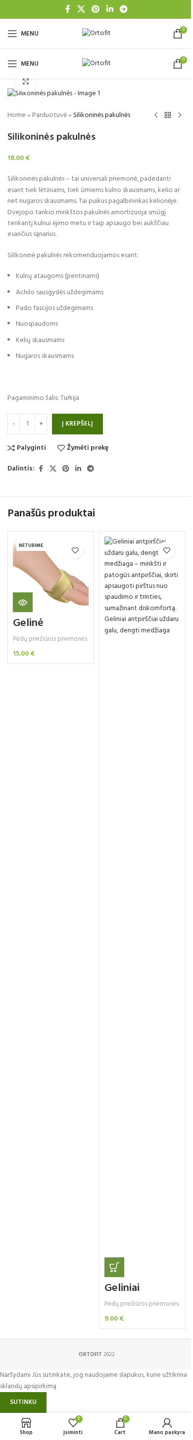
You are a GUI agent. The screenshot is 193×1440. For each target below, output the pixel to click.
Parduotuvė (49, 115)
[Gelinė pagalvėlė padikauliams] (51, 574)
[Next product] (180, 115)
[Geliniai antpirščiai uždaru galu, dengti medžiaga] (142, 907)
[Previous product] (156, 115)
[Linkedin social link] (109, 9)
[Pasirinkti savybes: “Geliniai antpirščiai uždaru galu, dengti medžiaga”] (114, 1267)
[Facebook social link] (68, 9)
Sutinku (23, 1402)
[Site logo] (96, 33)
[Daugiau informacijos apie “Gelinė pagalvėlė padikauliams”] (23, 602)
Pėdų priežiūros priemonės (50, 639)
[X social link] (81, 9)
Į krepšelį (77, 424)
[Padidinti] (26, 81)
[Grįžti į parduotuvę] (168, 115)
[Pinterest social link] (96, 9)
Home (16, 115)
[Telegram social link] (123, 9)
